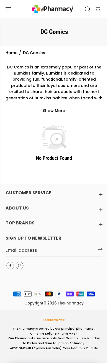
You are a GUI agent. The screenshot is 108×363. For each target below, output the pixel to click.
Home (11, 52)
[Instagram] (19, 265)
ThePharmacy (71, 303)
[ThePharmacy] (52, 9)
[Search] (87, 9)
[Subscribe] (100, 250)
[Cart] (97, 9)
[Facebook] (10, 265)
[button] (9, 9)
